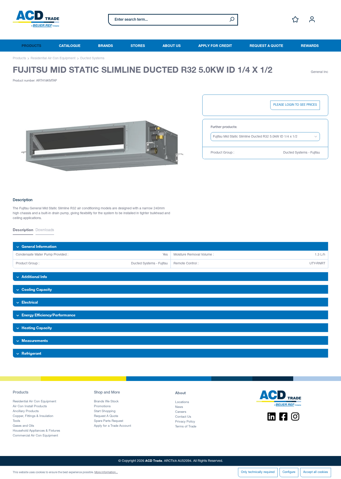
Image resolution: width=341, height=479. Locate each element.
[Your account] (312, 19)
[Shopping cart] (325, 14)
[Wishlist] (295, 19)
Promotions (102, 406)
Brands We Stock (106, 401)
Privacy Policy (185, 421)
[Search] (231, 20)
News (179, 407)
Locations (182, 402)
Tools (16, 421)
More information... (106, 472)
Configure (289, 472)
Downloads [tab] (44, 230)
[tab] (23, 230)
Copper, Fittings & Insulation (33, 416)
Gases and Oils (23, 426)
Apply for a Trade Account (112, 426)
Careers (180, 412)
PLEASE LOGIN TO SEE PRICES (295, 105)
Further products (223, 127)
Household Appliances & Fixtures (36, 431)
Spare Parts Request (108, 421)
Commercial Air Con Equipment (35, 435)
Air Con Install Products (30, 406)
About (180, 392)
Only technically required (258, 472)
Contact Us (183, 417)
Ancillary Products (26, 411)
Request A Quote (106, 416)
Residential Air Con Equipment (34, 401)
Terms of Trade (185, 426)
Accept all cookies (315, 472)
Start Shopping (105, 411)
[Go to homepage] (36, 18)
